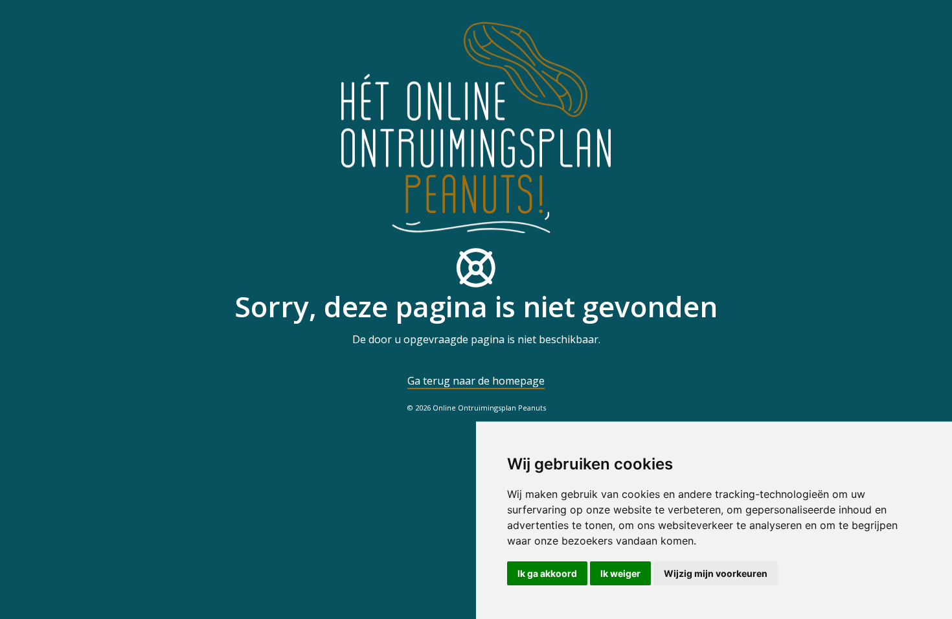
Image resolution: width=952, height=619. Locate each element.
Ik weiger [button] (620, 573)
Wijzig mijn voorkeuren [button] (715, 573)
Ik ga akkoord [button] (547, 573)
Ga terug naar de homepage (476, 381)
